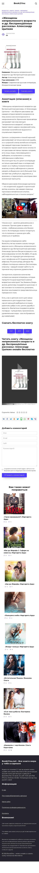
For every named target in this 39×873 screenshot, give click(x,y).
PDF (27, 331)
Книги (12, 10)
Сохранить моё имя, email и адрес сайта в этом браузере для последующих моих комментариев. (20, 469)
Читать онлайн (10, 91)
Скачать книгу (26, 91)
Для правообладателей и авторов (14, 796)
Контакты (5, 813)
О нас (4, 790)
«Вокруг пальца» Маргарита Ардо (19, 647)
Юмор (17, 10)
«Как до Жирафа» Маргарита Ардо (19, 584)
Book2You (19, 3)
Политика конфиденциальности (14, 807)
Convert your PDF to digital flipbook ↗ (27, 404)
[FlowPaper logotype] (10, 404)
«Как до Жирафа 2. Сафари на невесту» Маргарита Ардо (16, 552)
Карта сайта (6, 802)
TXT (11, 331)
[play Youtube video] (19, 208)
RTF (19, 331)
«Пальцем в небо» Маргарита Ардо (20, 615)
